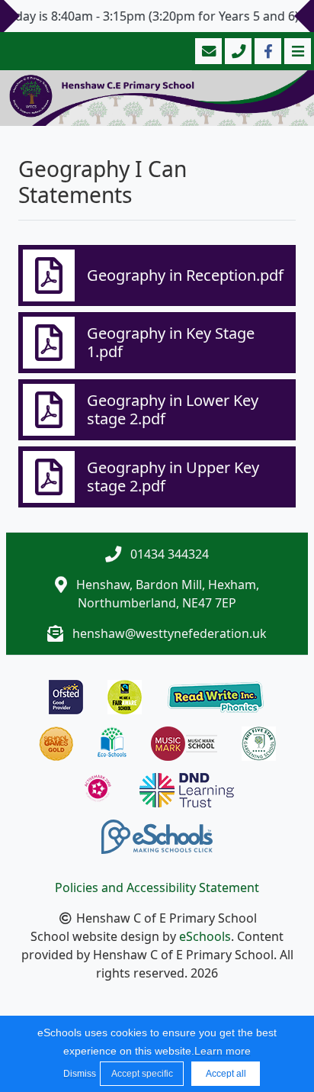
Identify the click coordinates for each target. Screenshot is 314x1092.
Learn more (222, 1051)
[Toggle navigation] (296, 51)
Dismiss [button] (77, 1073)
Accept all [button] (226, 1073)
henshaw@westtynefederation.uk (169, 633)
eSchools (205, 936)
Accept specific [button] (142, 1073)
